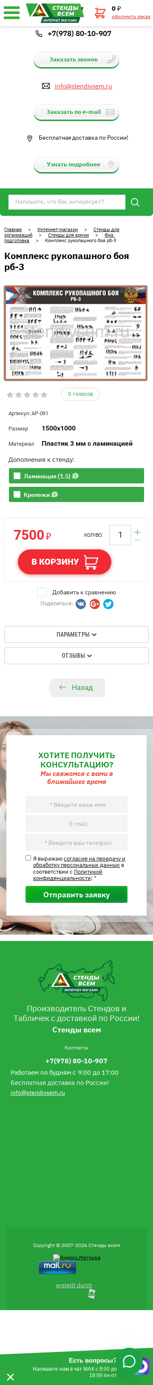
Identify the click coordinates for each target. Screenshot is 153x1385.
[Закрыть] (10, 1366)
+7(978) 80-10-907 (79, 33)
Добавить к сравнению (84, 592)
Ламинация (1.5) (47, 476)
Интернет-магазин (57, 229)
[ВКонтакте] (81, 604)
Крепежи (37, 494)
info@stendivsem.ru (83, 86)
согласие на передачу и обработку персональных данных (79, 861)
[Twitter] (108, 604)
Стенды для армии (68, 235)
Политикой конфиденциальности (67, 874)
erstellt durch (74, 1284)
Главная (13, 229)
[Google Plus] (95, 604)
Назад (82, 687)
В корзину (55, 562)
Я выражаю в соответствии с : (79, 868)
